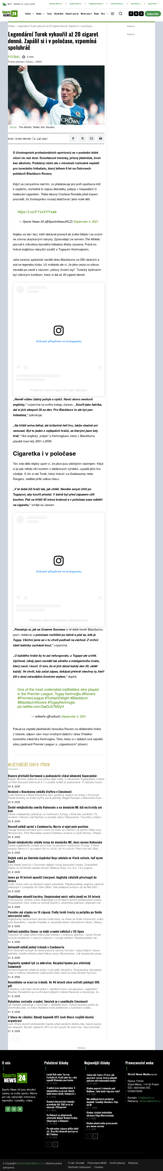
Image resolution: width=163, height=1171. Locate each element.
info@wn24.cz (146, 1097)
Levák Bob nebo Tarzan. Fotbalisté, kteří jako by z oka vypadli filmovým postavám (62, 1077)
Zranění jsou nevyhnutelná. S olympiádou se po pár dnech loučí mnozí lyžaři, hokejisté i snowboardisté (61, 1092)
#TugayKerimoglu (61, 702)
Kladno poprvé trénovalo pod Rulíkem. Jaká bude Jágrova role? (103, 1090)
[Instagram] (136, 13)
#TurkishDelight (57, 697)
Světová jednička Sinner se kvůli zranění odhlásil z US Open (46, 931)
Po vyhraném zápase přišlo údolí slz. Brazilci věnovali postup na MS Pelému (62, 1131)
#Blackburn (79, 697)
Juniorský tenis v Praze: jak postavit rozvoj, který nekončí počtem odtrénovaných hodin (101, 1077)
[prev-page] (10, 1038)
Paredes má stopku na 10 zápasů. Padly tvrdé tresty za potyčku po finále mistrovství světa (55, 914)
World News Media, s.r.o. (30, 1163)
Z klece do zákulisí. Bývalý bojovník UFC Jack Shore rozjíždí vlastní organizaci (51, 1019)
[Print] (101, 138)
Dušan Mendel (23, 138)
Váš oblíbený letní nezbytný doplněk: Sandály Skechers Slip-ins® (102, 1101)
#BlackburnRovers (32, 702)
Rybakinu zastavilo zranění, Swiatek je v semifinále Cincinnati (48, 1001)
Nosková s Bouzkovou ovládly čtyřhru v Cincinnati (40, 791)
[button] (120, 13)
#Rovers (88, 693)
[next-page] (16, 1038)
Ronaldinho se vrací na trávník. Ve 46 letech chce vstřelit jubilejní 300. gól (54, 984)
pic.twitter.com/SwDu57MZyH (40, 706)
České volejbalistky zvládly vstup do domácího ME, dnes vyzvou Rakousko (55, 842)
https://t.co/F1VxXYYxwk (37, 211)
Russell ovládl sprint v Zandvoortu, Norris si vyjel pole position (48, 826)
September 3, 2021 (73, 716)
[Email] (91, 138)
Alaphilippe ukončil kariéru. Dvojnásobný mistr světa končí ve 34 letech (54, 896)
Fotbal (11, 26)
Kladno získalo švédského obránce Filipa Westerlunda (100, 1114)
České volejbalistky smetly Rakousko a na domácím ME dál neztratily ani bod (55, 809)
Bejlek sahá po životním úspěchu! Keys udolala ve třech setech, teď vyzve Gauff (55, 859)
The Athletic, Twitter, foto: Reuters (36, 127)
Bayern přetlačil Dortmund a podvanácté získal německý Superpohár (52, 775)
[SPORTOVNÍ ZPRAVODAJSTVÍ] (7, 13)
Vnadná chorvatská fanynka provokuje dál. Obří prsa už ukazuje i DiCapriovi (60, 1104)
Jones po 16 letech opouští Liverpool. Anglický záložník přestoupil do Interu (52, 879)
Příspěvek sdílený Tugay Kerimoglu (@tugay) (58, 390)
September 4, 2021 (86, 221)
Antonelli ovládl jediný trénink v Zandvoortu (36, 947)
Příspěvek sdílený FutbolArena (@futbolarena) (58, 620)
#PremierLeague (30, 697)
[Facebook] (131, 13)
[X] (141, 13)
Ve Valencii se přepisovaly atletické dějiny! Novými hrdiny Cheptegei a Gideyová (62, 1117)
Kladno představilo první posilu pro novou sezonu (101, 1124)
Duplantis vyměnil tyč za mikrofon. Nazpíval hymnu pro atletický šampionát (49, 965)
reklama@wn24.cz (150, 1101)
